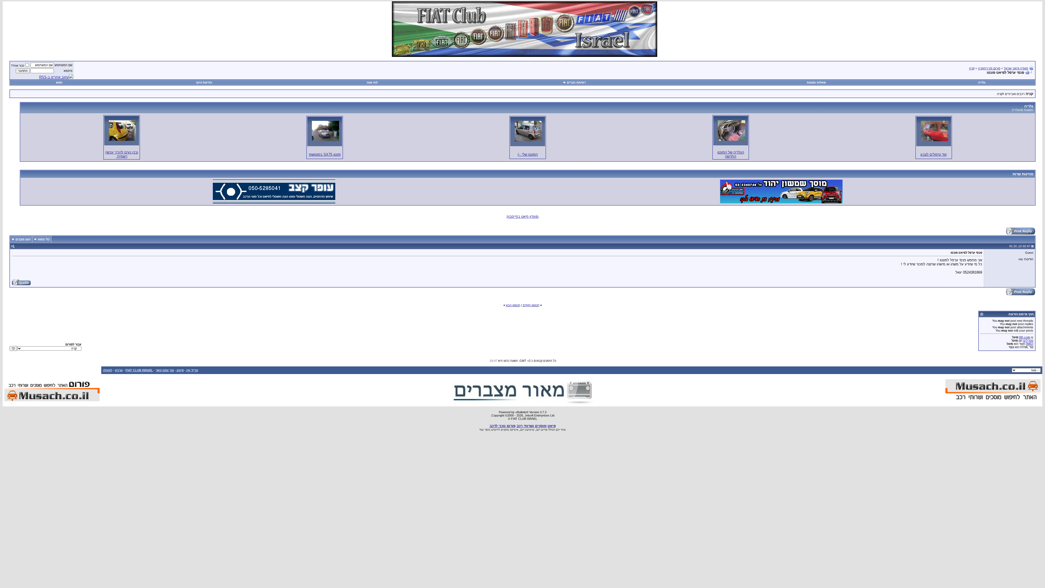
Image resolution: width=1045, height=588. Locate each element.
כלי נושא (44, 239)
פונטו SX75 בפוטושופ (325, 154)
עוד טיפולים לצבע (933, 154)
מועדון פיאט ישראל (1016, 68)
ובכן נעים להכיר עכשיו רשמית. (121, 154)
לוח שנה (372, 82)
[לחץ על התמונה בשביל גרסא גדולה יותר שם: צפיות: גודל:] (934, 131)
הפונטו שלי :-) (528, 154)
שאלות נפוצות (816, 82)
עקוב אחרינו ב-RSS (54, 77)
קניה (972, 68)
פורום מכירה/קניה (989, 68)
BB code (1024, 337)
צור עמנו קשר (165, 370)
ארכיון (119, 370)
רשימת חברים (576, 82)
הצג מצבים (23, 239)
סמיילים (1028, 340)
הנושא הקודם (531, 305)
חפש (59, 82)
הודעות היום (204, 82)
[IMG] (1029, 343)
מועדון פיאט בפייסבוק (522, 217)
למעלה (107, 370)
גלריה (981, 82)
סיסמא (68, 70)
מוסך (487, 429)
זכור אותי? (17, 65)
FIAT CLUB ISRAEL (139, 370)
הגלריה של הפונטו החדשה (730, 154)
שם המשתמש (63, 65)
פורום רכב (542, 429)
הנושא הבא (513, 305)
